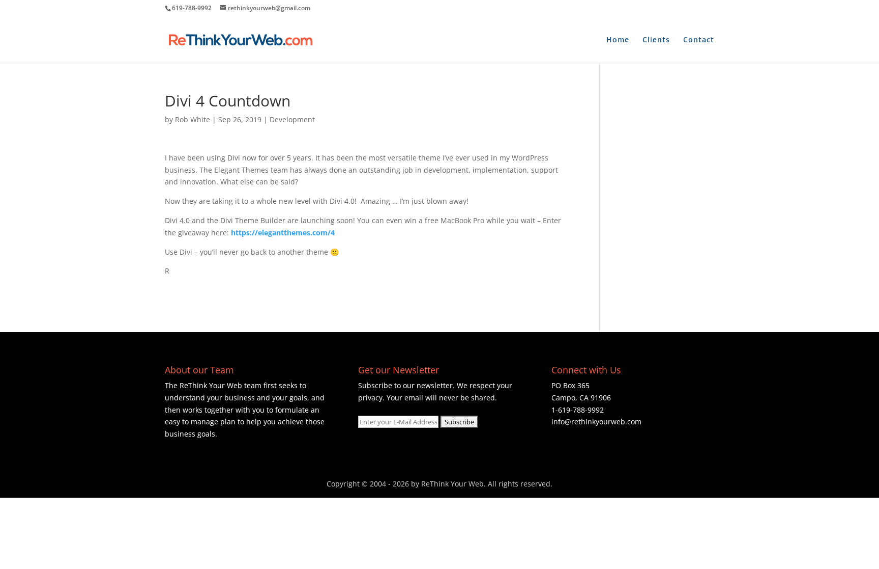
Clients (656, 40)
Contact (698, 40)
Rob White (192, 119)
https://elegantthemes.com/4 (283, 232)
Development (292, 119)
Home (617, 40)
